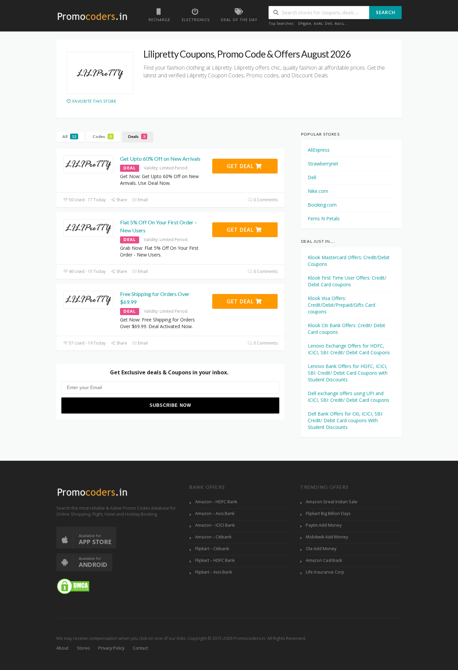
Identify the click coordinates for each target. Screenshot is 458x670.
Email (142, 200)
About (62, 648)
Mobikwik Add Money (327, 537)
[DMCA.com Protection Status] (73, 586)
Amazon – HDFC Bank (216, 502)
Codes (102, 136)
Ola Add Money (321, 548)
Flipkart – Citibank (212, 548)
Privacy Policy (111, 648)
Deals (136, 136)
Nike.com (318, 191)
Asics (339, 23)
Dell (328, 23)
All (69, 136)
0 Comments (265, 200)
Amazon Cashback (324, 560)
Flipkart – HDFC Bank (215, 560)
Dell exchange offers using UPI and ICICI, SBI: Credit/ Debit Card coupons (348, 396)
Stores (83, 648)
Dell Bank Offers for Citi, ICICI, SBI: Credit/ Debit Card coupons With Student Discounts (345, 420)
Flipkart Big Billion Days (328, 513)
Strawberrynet (323, 163)
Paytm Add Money (324, 525)
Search (385, 12)
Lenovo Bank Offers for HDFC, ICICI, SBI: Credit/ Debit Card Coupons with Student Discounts (348, 373)
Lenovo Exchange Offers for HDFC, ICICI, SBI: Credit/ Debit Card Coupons (349, 349)
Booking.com (322, 205)
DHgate (304, 23)
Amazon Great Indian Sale (331, 502)
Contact (140, 648)
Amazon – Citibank (213, 537)
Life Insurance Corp (325, 572)
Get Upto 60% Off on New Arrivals (160, 158)
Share (121, 200)
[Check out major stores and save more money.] (92, 16)
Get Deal (241, 166)
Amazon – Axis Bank (214, 513)
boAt (318, 23)
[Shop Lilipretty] (99, 73)
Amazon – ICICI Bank (215, 525)
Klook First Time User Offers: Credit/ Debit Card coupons (347, 281)
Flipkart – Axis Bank (213, 572)
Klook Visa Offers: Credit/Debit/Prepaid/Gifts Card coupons (341, 305)
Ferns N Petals (324, 218)
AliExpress (319, 150)
